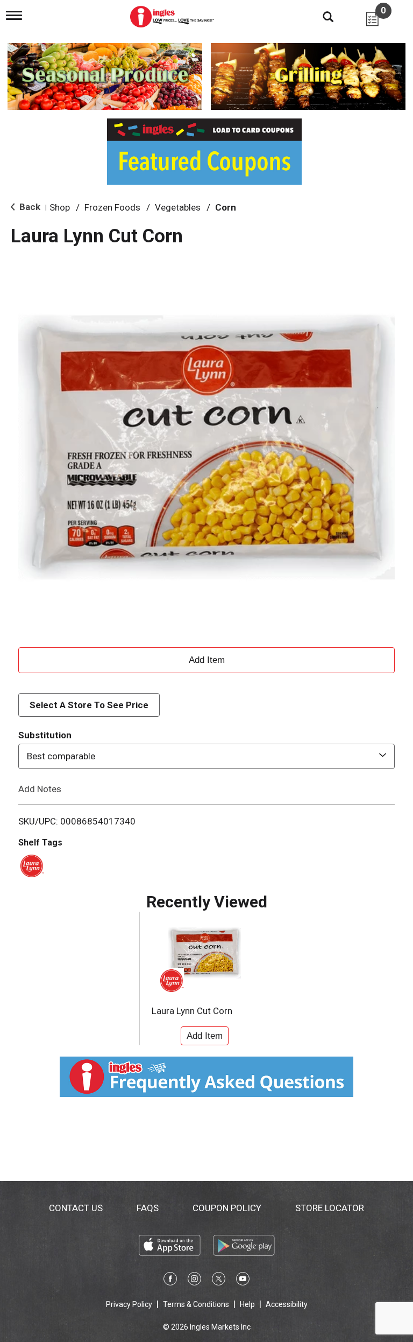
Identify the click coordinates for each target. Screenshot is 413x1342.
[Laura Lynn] (30, 865)
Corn (225, 207)
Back (28, 206)
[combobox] (206, 756)
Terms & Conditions (196, 1304)
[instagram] (194, 1280)
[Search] (320, 16)
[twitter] (218, 1280)
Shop (59, 207)
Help (247, 1304)
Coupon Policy (227, 1208)
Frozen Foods (112, 207)
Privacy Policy (129, 1304)
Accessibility (287, 1304)
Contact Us (76, 1208)
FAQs (148, 1208)
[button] (206, 658)
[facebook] (170, 1280)
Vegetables (178, 207)
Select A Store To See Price (89, 705)
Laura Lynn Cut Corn (192, 1010)
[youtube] (243, 1280)
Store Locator (329, 1208)
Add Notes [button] (39, 788)
